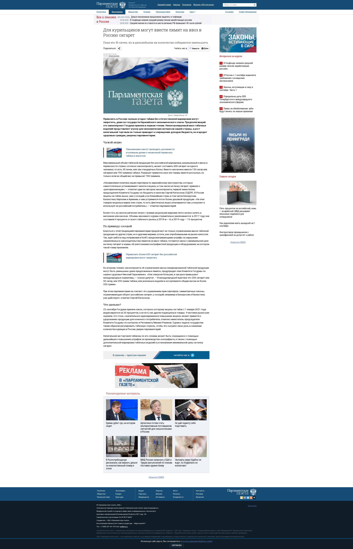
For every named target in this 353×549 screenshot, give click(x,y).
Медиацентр (144, 497)
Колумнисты (178, 497)
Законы (176, 5)
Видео (141, 491)
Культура (180, 12)
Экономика (117, 12)
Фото (175, 491)
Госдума (229, 12)
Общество (133, 12)
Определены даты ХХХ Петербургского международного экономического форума (236, 99)
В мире (147, 12)
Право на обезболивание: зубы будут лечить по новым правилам (236, 110)
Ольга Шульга (114, 56)
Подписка (186, 5)
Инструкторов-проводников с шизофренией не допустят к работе (237, 233)
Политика (101, 12)
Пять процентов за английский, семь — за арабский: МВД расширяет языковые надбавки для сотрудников (238, 212)
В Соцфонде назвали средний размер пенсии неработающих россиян (156, 20)
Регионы (176, 494)
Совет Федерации (247, 12)
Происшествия (163, 12)
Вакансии (200, 497)
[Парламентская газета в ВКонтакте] (244, 497)
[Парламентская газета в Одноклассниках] (251, 497)
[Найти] (254, 5)
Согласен (176, 545)
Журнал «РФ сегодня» (203, 5)
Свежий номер (164, 5)
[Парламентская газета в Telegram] (248, 497)
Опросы (159, 491)
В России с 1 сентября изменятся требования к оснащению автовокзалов (238, 78)
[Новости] (194, 48)
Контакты (200, 491)
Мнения (159, 494)
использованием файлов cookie (197, 541)
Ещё (192, 12)
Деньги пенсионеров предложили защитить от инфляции (149, 17)
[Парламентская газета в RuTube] (254, 497)
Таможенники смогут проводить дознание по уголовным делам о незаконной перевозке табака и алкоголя (150, 152)
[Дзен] (204, 48)
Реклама (199, 494)
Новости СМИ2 (156, 477)
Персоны (142, 494)
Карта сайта (252, 506)
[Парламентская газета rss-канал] (241, 497)
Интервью (160, 497)
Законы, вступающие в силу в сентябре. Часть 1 (236, 88)
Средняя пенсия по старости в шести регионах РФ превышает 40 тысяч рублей (160, 23)
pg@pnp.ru (124, 527)
